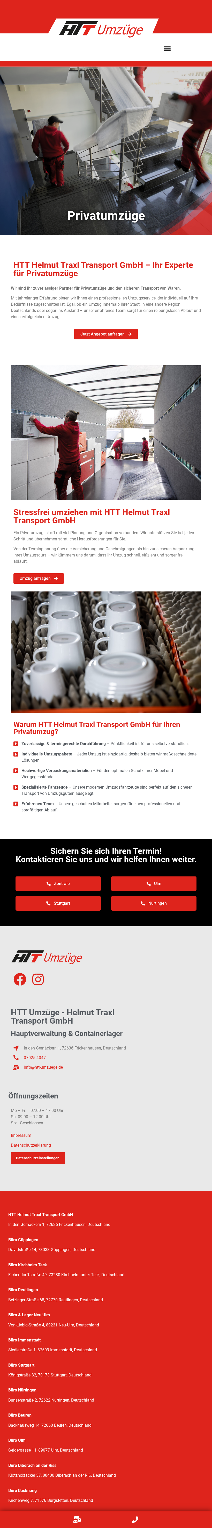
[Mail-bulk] (77, 1519)
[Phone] (135, 1519)
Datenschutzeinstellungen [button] (37, 1158)
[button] (167, 49)
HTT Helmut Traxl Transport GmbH (40, 1214)
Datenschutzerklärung (31, 1145)
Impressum (21, 1135)
